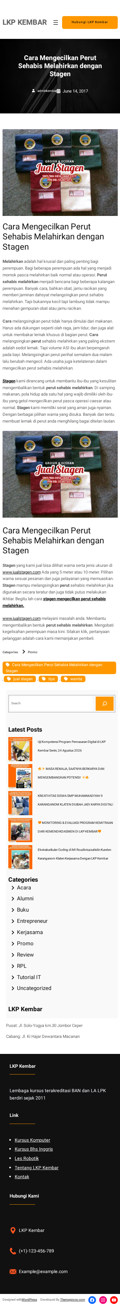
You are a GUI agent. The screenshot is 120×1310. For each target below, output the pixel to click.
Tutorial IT (29, 977)
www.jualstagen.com (22, 572)
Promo (32, 652)
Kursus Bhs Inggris (34, 1149)
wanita (76, 679)
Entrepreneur (32, 921)
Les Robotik (27, 1158)
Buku (23, 910)
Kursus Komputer (32, 1140)
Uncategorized (34, 988)
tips (51, 679)
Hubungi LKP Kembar (90, 22)
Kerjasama (30, 932)
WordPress (29, 1299)
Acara (24, 888)
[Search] (105, 703)
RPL (22, 966)
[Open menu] (56, 22)
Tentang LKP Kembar (37, 1167)
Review (25, 955)
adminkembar (47, 91)
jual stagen (23, 679)
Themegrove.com (72, 1299)
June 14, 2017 (75, 91)
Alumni (25, 899)
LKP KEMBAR (25, 22)
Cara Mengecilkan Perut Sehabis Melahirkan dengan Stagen (54, 668)
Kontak (22, 1176)
